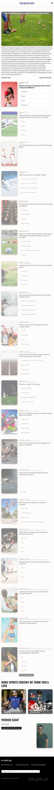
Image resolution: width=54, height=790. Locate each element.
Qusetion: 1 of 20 (23, 82)
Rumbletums (24, 105)
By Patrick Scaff (6, 77)
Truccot (23, 100)
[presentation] (48, 686)
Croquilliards (24, 91)
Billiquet (23, 96)
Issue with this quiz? (45, 77)
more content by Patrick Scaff (11, 728)
